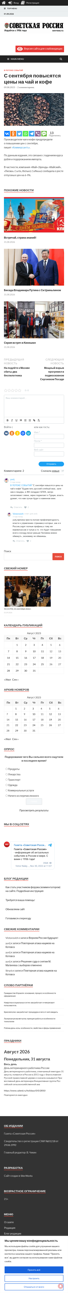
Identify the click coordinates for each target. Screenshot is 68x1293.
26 (50, 725)
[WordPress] (28, 433)
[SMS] (44, 133)
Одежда (12, 784)
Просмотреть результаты (34, 810)
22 (17, 664)
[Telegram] (31, 133)
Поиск (7, 551)
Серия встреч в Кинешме (20, 342)
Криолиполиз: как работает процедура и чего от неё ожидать (31, 1012)
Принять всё (34, 1269)
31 (34, 670)
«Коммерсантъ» (21, 147)
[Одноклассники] (11, 433)
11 (42, 651)
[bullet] (30, 420)
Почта (38, 441)
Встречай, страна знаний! (20, 237)
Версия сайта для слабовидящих (42, 48)
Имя (37, 432)
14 (8, 657)
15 (17, 657)
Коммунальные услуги (21, 790)
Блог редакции (12, 1233)
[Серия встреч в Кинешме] (34, 339)
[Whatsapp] (25, 133)
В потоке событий (13, 70)
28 (8, 670)
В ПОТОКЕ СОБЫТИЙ (21, 485)
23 (25, 664)
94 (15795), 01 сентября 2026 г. (17, 609)
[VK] (6, 433)
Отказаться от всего (34, 1286)
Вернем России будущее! (43, 937)
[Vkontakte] (7, 133)
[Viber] (38, 133)
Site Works (27, 1175)
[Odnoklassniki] (13, 133)
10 (34, 651)
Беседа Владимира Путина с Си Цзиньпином (32, 290)
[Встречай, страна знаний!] (34, 233)
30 (25, 670)
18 (42, 657)
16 (25, 657)
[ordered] (25, 420)
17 (34, 657)
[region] (34, 1264)
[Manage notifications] (60, 1286)
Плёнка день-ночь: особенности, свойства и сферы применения (32, 1028)
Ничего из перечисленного (23, 795)
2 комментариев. (25, 87)
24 (34, 664)
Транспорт (14, 779)
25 (42, 664)
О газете (9, 1222)
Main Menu (17, 59)
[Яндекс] (17, 433)
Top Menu (12, 8)
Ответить (18, 507)
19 (50, 719)
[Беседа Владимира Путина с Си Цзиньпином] (34, 286)
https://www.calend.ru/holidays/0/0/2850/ (25, 1090)
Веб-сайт (38, 449)
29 (17, 670)
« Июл (7, 679)
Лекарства (14, 774)
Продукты (14, 768)
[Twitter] (19, 133)
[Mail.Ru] (23, 433)
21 (8, 664)
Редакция (9, 1227)
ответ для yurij (30, 514)
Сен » (15, 679)
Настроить (34, 1278)
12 (50, 714)
